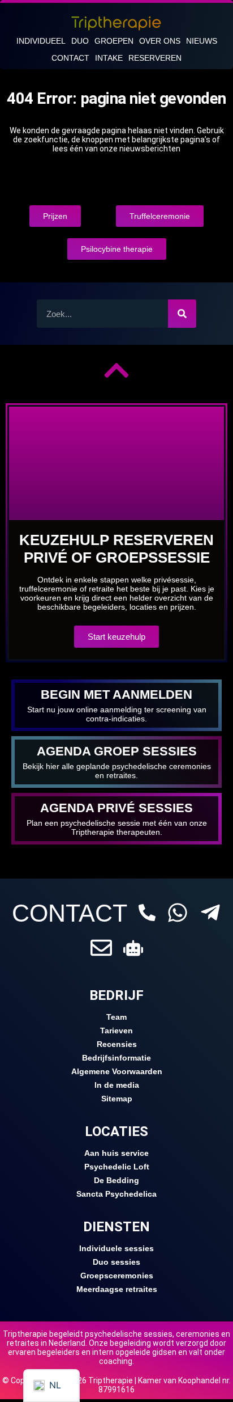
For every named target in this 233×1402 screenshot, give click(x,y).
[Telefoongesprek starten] (147, 912)
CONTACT (69, 913)
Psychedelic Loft (116, 1166)
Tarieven (116, 1030)
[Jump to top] (116, 370)
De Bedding (116, 1180)
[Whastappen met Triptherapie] (177, 912)
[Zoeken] (182, 313)
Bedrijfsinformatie (116, 1057)
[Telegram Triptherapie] (210, 912)
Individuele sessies (116, 1248)
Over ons (159, 40)
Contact (70, 57)
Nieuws (201, 40)
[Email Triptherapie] (101, 947)
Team (116, 1016)
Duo (80, 40)
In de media (116, 1084)
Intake (109, 57)
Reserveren (155, 57)
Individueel (41, 40)
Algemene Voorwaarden (116, 1071)
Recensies (117, 1044)
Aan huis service (116, 1153)
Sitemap (116, 1098)
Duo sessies (116, 1261)
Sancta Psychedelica (116, 1193)
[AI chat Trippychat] (133, 948)
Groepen (113, 40)
